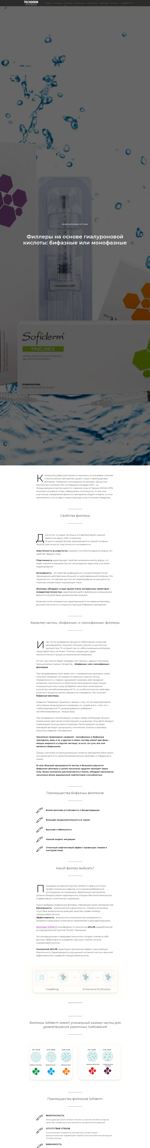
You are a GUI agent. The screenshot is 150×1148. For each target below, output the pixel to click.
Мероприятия (92, 3)
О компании (57, 3)
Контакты (114, 3)
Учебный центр (79, 3)
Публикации (104, 3)
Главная (48, 3)
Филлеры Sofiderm (46, 927)
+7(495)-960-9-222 (127, 3)
